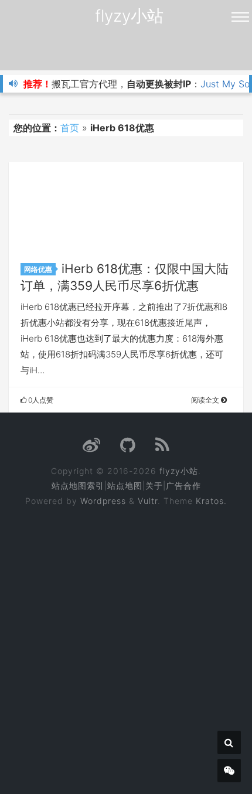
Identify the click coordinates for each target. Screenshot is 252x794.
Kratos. (211, 501)
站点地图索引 (78, 485)
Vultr (148, 501)
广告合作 (183, 485)
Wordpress (103, 501)
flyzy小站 (129, 16)
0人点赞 (39, 400)
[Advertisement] (126, 642)
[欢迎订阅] (162, 448)
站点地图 (124, 485)
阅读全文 (206, 400)
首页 (69, 128)
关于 (154, 485)
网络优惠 (38, 269)
